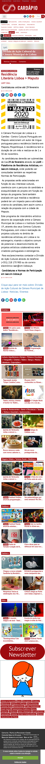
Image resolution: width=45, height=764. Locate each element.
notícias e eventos (17, 35)
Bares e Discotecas (28, 409)
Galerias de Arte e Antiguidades (23, 714)
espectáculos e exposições (9, 30)
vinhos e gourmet (36, 22)
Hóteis (11, 459)
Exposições (15, 362)
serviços (11, 32)
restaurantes (13, 22)
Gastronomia (25, 412)
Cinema (16, 359)
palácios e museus (6, 27)
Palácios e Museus (18, 704)
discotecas (24, 32)
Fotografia (8, 359)
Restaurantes (14, 409)
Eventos (5, 310)
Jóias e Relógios (24, 711)
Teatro (23, 359)
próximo (36, 41)
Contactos (22, 62)
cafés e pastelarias (24, 22)
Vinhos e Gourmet (11, 412)
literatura (4, 32)
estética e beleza (19, 27)
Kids (3, 600)
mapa (34, 35)
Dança (30, 359)
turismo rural (5, 24)
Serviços (4, 711)
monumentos (31, 24)
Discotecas (27, 701)
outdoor (14, 24)
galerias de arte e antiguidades (28, 30)
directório (7, 35)
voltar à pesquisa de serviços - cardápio (20, 41)
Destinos (31, 459)
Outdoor (5, 506)
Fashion (5, 553)
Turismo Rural (20, 459)
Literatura (5, 362)
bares (17, 32)
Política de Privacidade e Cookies (20, 733)
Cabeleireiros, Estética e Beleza (24, 709)
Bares (19, 701)
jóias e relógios (30, 27)
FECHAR (20, 758)
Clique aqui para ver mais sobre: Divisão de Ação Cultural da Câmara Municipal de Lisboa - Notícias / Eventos (22, 288)
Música (37, 359)
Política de (20, 762)
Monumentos (33, 704)
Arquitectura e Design (16, 357)
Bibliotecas (5, 704)
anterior (3, 41)
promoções (28, 35)
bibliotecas (22, 24)
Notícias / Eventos (10, 62)
